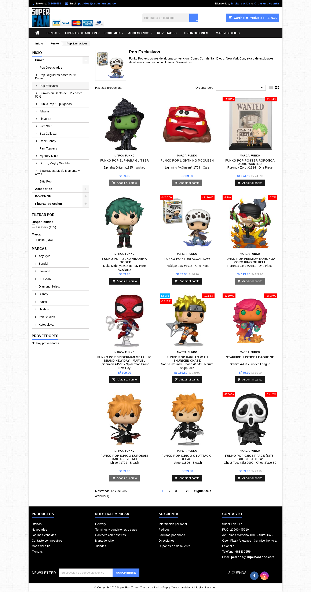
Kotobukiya (46, 324)
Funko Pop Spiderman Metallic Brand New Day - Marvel (124, 358)
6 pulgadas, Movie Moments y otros (57, 172)
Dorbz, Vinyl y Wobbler (55, 163)
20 (187, 491)
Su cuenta (168, 514)
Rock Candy (48, 141)
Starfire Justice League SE (250, 357)
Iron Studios (46, 317)
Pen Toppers (48, 148)
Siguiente (203, 491)
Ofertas (37, 524)
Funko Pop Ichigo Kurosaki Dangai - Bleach (124, 457)
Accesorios (138, 33)
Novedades (167, 33)
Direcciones (167, 540)
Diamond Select (49, 286)
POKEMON (113, 33)
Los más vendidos (44, 535)
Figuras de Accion (81, 33)
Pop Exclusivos (50, 85)
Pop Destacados (51, 67)
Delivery (100, 524)
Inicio (37, 53)
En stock (46, 227)
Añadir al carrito (124, 182)
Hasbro (43, 309)
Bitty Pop (46, 181)
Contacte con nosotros (47, 540)
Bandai (43, 263)
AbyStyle (44, 256)
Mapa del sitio (41, 546)
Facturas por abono (172, 535)
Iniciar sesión (240, 3)
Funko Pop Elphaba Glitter (124, 160)
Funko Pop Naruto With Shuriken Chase (187, 358)
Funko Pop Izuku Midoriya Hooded (124, 260)
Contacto (232, 514)
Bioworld (44, 271)
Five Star (46, 126)
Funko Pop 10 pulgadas (56, 104)
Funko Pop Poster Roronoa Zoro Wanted (250, 162)
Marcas (39, 248)
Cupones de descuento (174, 546)
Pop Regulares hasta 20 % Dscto (55, 76)
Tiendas (37, 551)
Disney (43, 294)
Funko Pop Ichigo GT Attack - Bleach (187, 457)
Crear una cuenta (266, 3)
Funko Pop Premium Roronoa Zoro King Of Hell (250, 260)
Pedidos (164, 529)
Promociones (196, 33)
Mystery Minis (49, 156)
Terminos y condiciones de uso (116, 529)
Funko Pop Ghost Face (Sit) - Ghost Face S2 (250, 457)
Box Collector (49, 133)
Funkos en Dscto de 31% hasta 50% (58, 94)
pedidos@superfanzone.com (98, 3)
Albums (45, 111)
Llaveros (45, 118)
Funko (52, 33)
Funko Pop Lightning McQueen (187, 160)
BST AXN (44, 279)
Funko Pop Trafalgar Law (187, 258)
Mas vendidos (228, 33)
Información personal (173, 524)
